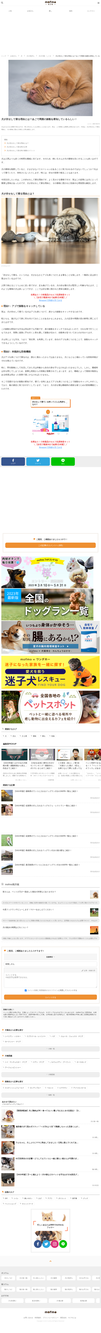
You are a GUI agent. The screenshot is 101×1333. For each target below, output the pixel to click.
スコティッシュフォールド (14, 1088)
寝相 (34, 736)
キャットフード (27, 1204)
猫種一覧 (51, 1095)
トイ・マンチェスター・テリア (16, 1062)
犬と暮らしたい (38, 1278)
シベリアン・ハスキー (13, 1036)
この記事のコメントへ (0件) (50, 545)
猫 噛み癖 (83, 1300)
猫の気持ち (69, 1289)
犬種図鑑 (51, 1074)
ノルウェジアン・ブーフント (60, 1062)
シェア (13, 463)
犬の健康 (53, 1278)
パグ (53, 1036)
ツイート (38, 463)
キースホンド (81, 1062)
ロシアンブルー (35, 1088)
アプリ (50, 1198)
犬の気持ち (69, 1278)
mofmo (50, 3)
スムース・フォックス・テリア (72, 1036)
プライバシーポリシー (51, 1317)
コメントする (50, 997)
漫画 (70, 11)
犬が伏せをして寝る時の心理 (17, 147)
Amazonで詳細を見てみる (50, 300)
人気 (10, 11)
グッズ (85, 1198)
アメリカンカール (79, 1088)
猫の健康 (53, 1289)
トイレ (16, 1198)
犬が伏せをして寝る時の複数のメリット (21, 150)
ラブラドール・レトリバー (36, 1036)
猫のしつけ (8, 1289)
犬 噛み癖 (60, 1300)
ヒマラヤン (63, 1088)
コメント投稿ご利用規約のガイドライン (42, 990)
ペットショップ (10, 1204)
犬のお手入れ (84, 1278)
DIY (6, 1198)
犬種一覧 (51, 1048)
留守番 (74, 1198)
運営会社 (63, 1317)
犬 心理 (24, 736)
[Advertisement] (50, 33)
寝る (43, 736)
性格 (53, 736)
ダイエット (62, 1198)
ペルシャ (50, 1088)
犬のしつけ (8, 1278)
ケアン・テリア (38, 1062)
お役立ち (30, 11)
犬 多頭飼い (12, 1300)
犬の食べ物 (23, 1278)
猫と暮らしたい (38, 1289)
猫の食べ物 (23, 1289)
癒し (50, 11)
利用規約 (38, 1317)
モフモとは (72, 1317)
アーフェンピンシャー (13, 1067)
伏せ (14, 736)
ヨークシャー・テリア (13, 1041)
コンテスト (91, 11)
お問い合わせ (28, 1317)
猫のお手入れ (84, 1289)
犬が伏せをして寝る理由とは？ (18, 143)
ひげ (40, 1198)
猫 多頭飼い (36, 1300)
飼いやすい (28, 1198)
